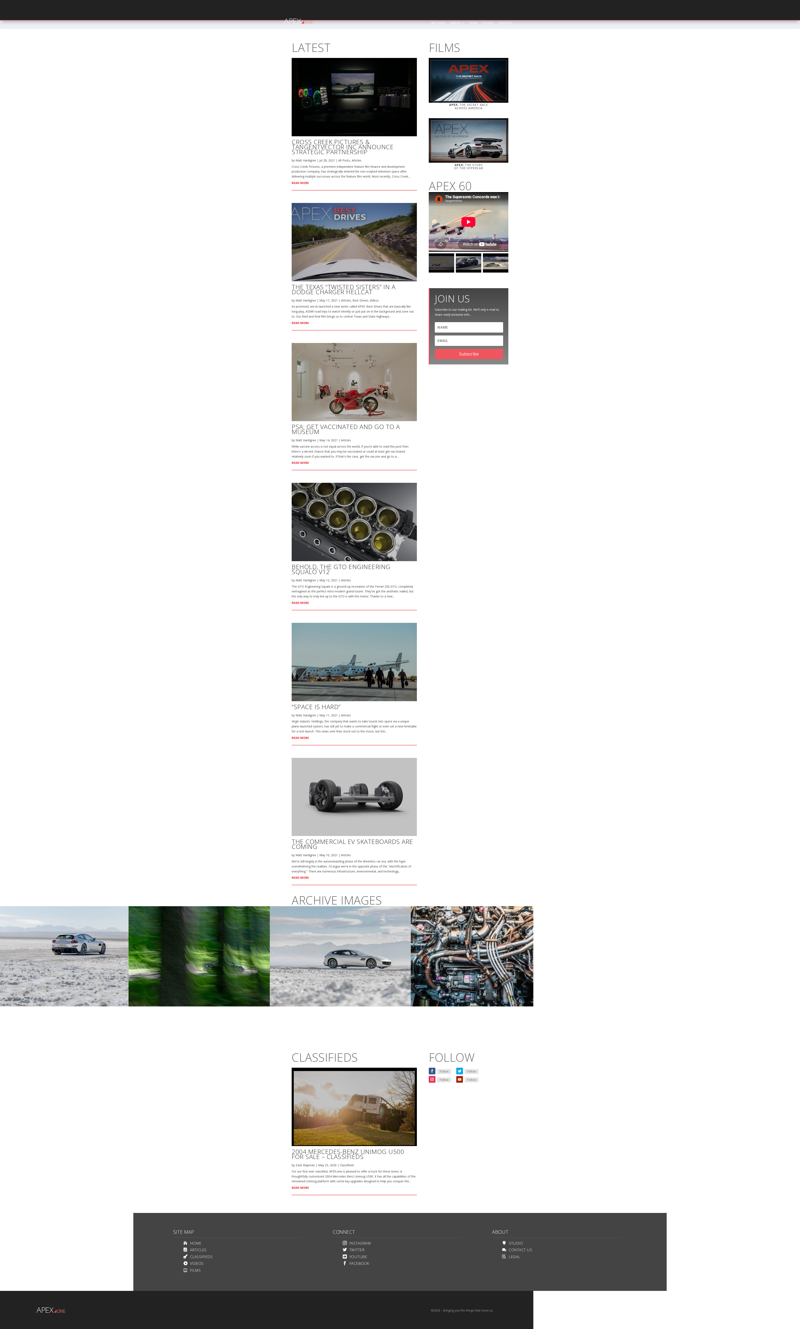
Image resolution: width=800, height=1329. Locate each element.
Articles (438, 23)
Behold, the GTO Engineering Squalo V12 (341, 569)
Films (474, 23)
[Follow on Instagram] (432, 1079)
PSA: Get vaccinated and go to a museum (346, 429)
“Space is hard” (316, 706)
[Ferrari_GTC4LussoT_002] (340, 1005)
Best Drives (360, 300)
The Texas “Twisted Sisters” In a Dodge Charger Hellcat (343, 289)
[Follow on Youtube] (459, 1079)
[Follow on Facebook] (432, 1071)
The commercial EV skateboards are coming (352, 844)
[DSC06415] (199, 1005)
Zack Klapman (305, 1165)
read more (300, 183)
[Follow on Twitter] (459, 1071)
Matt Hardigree (306, 160)
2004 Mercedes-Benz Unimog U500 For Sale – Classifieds (348, 1154)
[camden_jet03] (481, 1005)
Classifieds (347, 1165)
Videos (455, 23)
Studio (488, 23)
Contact (505, 23)
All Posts (344, 160)
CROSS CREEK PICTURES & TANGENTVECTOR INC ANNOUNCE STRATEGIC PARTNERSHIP (343, 147)
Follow (444, 1071)
